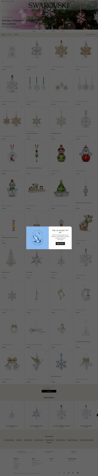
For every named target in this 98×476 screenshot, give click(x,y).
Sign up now (60, 243)
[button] (71, 226)
